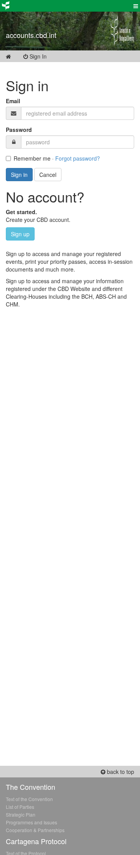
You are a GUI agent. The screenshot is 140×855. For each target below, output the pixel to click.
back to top (119, 771)
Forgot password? (77, 158)
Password (19, 129)
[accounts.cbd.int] (52, 25)
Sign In (43, 56)
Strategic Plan (20, 814)
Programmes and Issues (31, 822)
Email (13, 101)
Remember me (32, 158)
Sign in (19, 174)
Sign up (20, 234)
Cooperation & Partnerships (35, 830)
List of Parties (20, 806)
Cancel (47, 174)
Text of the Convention (29, 799)
